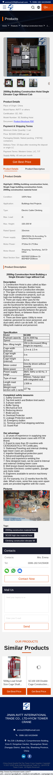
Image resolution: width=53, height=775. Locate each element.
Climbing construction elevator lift (20, 541)
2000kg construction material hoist (20, 530)
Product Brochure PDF (24, 121)
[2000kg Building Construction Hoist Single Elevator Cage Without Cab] (26, 57)
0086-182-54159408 (41, 2)
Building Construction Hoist (32, 26)
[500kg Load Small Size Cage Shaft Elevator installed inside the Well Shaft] (13, 667)
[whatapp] (13, 571)
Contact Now (27, 578)
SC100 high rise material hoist (18, 535)
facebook (29, 756)
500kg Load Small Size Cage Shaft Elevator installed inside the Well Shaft (12, 683)
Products (14, 26)
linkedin (23, 756)
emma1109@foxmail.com (16, 2)
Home (4, 26)
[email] (20, 571)
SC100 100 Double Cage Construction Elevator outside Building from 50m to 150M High (37, 683)
